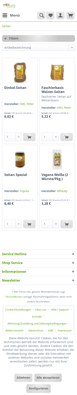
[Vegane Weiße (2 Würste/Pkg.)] (57, 159)
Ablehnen (23, 377)
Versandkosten (14, 296)
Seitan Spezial (15, 175)
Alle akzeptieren (48, 377)
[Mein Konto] (60, 15)
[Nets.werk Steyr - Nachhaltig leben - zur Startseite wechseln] (9, 5)
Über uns (40, 309)
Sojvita (24, 191)
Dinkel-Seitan (15, 88)
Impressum (65, 330)
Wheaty (62, 191)
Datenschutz (36, 330)
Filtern (13, 38)
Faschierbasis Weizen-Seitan (53, 90)
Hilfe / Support (60, 309)
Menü (15, 15)
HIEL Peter (27, 104)
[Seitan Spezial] (20, 159)
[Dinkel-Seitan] (20, 72)
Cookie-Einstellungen (18, 309)
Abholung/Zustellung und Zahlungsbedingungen (37, 323)
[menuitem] (11, 15)
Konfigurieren (38, 388)
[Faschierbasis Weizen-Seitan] (57, 72)
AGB (50, 330)
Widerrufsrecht (14, 330)
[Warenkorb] (70, 15)
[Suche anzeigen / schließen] (41, 15)
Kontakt (37, 316)
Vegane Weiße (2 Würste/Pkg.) (54, 177)
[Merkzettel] (50, 15)
